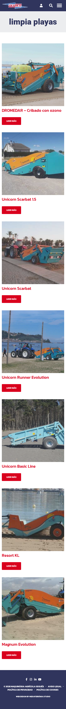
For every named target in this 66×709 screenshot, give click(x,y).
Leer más (11, 121)
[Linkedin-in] (35, 679)
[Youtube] (39, 679)
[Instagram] (30, 679)
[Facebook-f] (26, 679)
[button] (59, 5)
